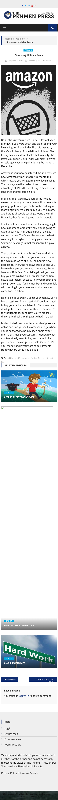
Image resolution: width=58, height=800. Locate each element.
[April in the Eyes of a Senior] (29, 386)
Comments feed (13, 739)
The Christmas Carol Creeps (45, 680)
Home (8, 38)
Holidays (13, 358)
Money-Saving (31, 358)
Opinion (20, 38)
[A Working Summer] (29, 651)
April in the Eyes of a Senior (19, 397)
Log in (7, 728)
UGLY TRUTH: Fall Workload (19, 625)
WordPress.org (12, 744)
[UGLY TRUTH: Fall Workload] (29, 518)
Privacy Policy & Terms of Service (19, 773)
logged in (24, 696)
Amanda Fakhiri (34, 60)
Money (21, 358)
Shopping (42, 358)
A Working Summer (14, 663)
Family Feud (10, 679)
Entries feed (11, 734)
